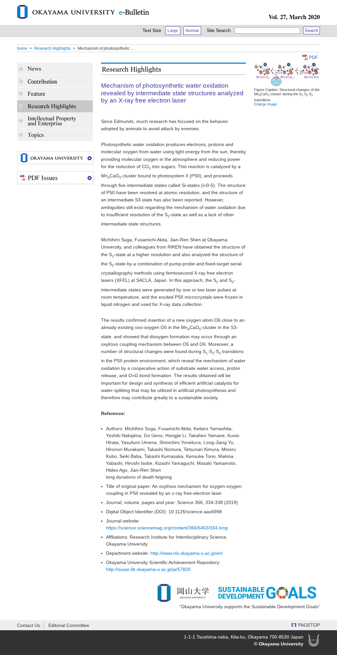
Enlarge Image (265, 104)
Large (173, 30)
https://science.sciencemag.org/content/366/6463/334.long (167, 527)
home (22, 48)
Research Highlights (52, 48)
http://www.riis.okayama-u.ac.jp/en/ (186, 553)
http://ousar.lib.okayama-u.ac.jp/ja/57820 (148, 569)
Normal (192, 30)
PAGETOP (309, 625)
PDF (313, 57)
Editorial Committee (68, 625)
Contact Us (28, 625)
